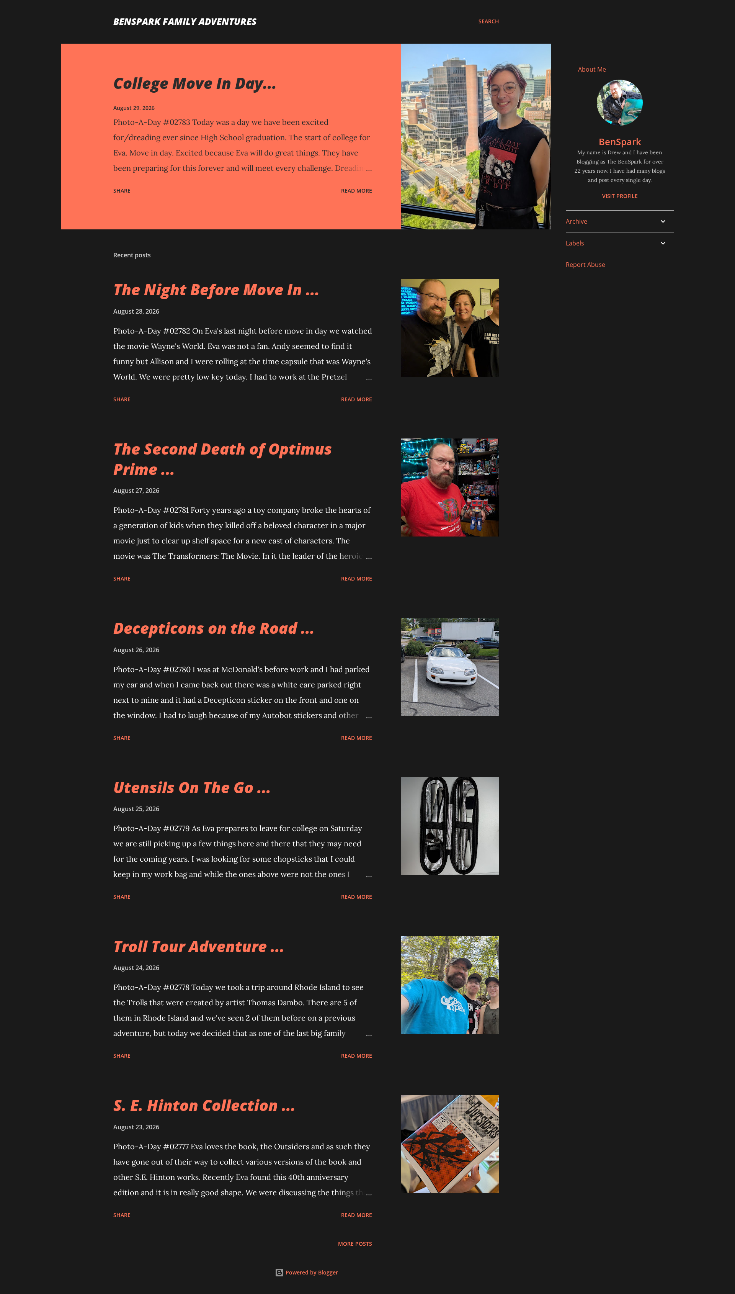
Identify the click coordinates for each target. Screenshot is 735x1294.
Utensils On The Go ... (192, 787)
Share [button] (122, 190)
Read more (356, 190)
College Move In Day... (195, 82)
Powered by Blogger (311, 1272)
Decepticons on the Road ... (214, 627)
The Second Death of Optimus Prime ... (222, 458)
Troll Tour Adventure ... (198, 946)
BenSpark (620, 141)
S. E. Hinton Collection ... (204, 1105)
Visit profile (620, 196)
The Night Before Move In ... (216, 289)
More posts (355, 1243)
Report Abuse (585, 264)
